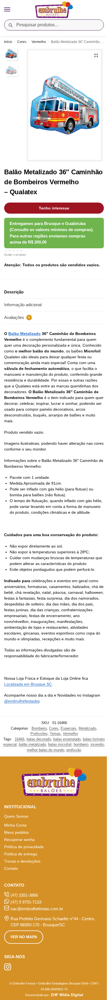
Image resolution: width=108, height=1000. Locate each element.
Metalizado (87, 728)
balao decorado (39, 739)
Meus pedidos (16, 832)
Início (8, 42)
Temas (55, 734)
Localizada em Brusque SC (28, 684)
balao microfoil (59, 744)
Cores (21, 42)
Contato (11, 868)
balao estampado (67, 739)
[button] (96, 55)
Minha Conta (15, 825)
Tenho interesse (54, 208)
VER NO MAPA (23, 937)
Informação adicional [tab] (23, 304)
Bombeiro (39, 728)
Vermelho (39, 42)
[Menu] (12, 10)
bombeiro (81, 744)
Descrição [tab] (14, 292)
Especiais (68, 728)
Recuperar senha (19, 839)
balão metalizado (32, 744)
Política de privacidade (24, 847)
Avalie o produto (15, 254)
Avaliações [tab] (17, 317)
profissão (73, 750)
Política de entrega (20, 854)
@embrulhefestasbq (22, 701)
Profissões (39, 734)
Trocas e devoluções (22, 861)
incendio (97, 744)
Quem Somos (16, 816)
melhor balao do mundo (45, 750)
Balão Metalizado (24, 333)
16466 (19, 739)
